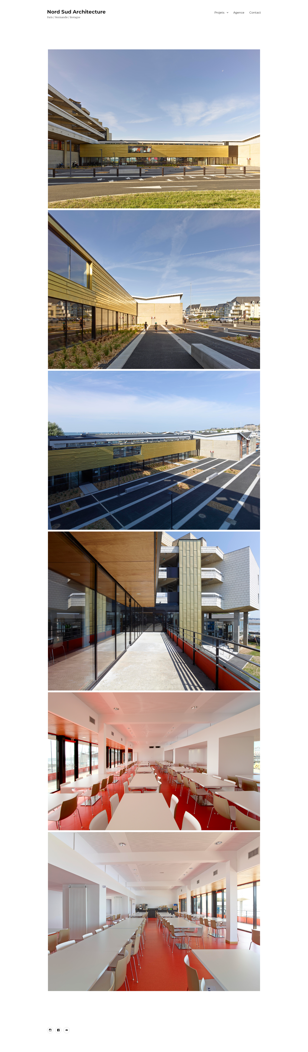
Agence (238, 12)
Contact (255, 12)
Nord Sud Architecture (76, 12)
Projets (219, 12)
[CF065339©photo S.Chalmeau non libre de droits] (154, 450)
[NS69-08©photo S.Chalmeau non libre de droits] (154, 128)
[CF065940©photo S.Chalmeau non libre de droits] (154, 911)
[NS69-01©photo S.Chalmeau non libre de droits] (154, 289)
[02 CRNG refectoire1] (154, 761)
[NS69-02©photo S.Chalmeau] (154, 611)
